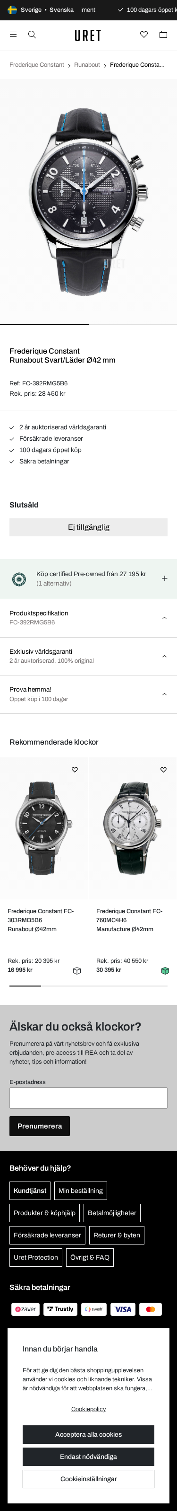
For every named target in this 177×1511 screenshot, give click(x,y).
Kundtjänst (30, 1190)
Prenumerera (39, 1126)
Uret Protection (36, 1257)
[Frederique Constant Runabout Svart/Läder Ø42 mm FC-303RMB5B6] (44, 828)
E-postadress (27, 1082)
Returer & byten (116, 1235)
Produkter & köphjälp (45, 1213)
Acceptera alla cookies (88, 1434)
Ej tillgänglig (89, 527)
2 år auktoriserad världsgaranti (62, 427)
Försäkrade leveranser (50, 438)
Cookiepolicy (88, 1409)
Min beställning (81, 1190)
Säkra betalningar (43, 461)
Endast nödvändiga (88, 1456)
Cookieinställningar (88, 1479)
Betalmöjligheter (112, 1213)
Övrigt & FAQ (90, 1257)
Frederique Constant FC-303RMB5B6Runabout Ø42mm (41, 920)
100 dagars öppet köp (50, 449)
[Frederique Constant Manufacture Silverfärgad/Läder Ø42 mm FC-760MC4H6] (132, 828)
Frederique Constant (36, 65)
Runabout (87, 65)
